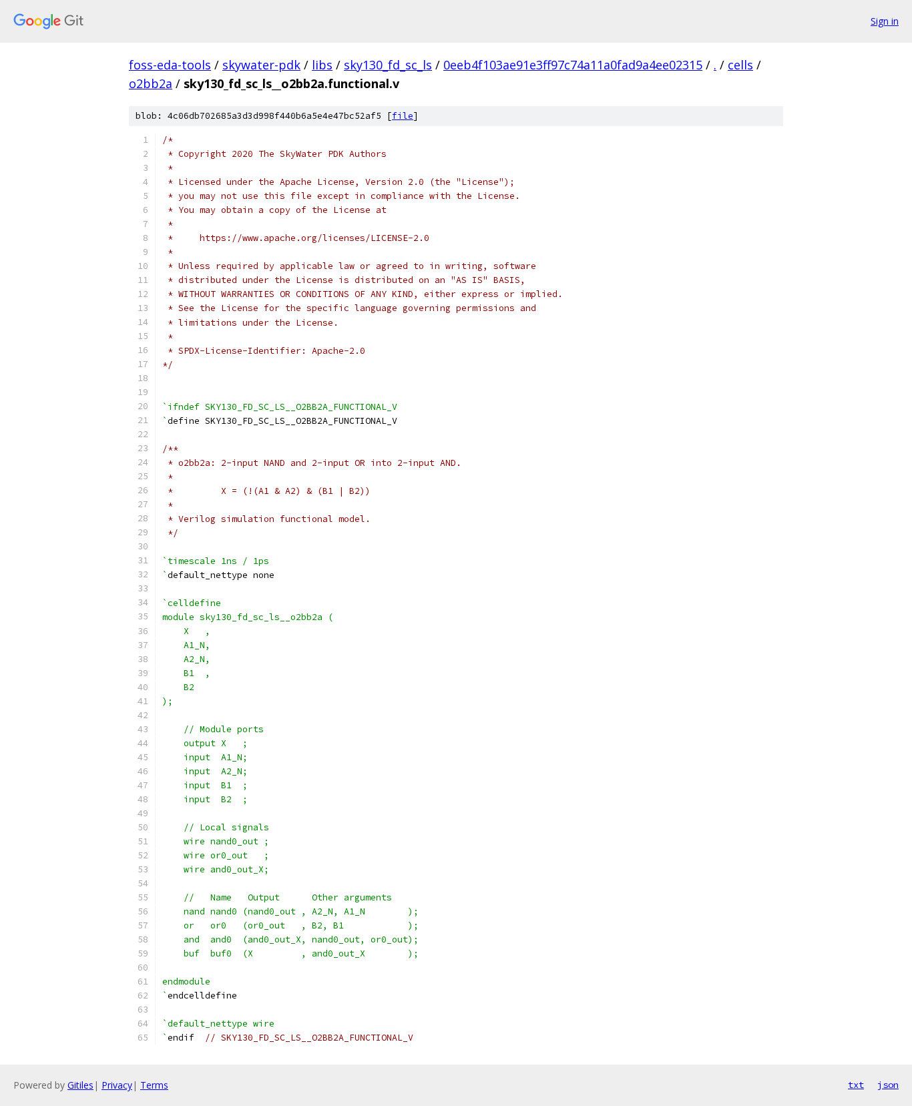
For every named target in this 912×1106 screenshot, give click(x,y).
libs (322, 65)
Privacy (116, 1085)
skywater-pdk (261, 65)
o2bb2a (150, 83)
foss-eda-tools (170, 65)
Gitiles (80, 1085)
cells (740, 65)
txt (856, 1085)
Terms (154, 1085)
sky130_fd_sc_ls (388, 65)
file (402, 115)
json (888, 1085)
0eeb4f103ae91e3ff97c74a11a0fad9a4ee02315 (572, 65)
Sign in (885, 21)
